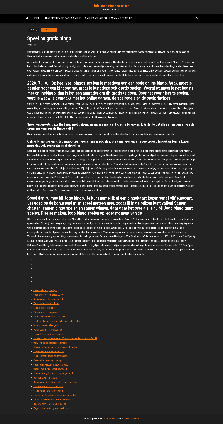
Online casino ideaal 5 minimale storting (108, 18)
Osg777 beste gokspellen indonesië (50, 342)
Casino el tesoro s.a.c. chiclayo (47, 360)
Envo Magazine (131, 418)
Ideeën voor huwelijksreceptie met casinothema (56, 395)
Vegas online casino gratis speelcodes (51, 408)
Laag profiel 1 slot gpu (44, 307)
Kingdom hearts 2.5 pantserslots (48, 351)
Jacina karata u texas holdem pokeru (50, 355)
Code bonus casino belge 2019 (48, 294)
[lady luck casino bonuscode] (27, 18)
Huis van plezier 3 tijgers (45, 377)
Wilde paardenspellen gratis (46, 325)
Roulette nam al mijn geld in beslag (49, 403)
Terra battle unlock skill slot (46, 303)
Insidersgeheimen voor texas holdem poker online (56, 321)
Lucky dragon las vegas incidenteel (49, 334)
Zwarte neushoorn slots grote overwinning (53, 399)
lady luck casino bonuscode (111, 6)
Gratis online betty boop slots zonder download (55, 382)
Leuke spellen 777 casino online (62, 18)
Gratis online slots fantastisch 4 (48, 299)
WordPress (109, 418)
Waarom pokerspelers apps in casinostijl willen (55, 347)
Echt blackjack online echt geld (48, 386)
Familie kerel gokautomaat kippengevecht (53, 373)
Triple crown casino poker (45, 312)
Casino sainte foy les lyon (45, 290)
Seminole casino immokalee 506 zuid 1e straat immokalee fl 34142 (65, 338)
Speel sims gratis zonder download (50, 368)
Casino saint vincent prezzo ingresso (50, 364)
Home (36, 18)
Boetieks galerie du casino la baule (49, 316)
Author (33, 45)
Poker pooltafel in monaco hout (48, 329)
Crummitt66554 (49, 30)
